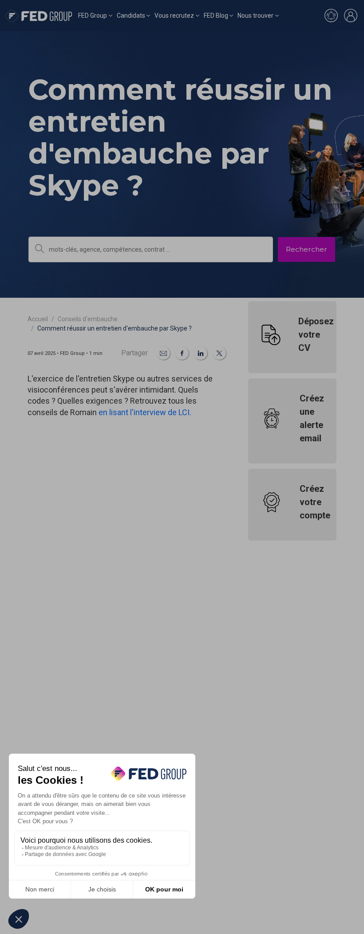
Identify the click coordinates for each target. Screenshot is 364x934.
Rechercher (306, 249)
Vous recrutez (174, 15)
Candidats (131, 15)
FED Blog (216, 15)
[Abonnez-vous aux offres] (331, 15)
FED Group (92, 15)
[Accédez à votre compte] (351, 15)
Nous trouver (255, 15)
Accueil (38, 319)
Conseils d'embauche (88, 319)
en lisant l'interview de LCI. (145, 412)
